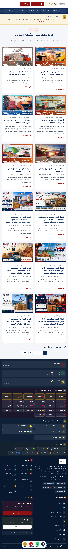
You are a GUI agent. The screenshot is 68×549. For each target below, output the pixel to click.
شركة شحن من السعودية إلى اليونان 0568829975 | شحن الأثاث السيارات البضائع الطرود (18, 321)
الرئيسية (62, 11)
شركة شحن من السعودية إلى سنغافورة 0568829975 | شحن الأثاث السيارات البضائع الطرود (18, 220)
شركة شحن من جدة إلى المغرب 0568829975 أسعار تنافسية (51, 73)
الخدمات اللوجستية (19, 11)
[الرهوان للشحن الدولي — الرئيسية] (62, 4)
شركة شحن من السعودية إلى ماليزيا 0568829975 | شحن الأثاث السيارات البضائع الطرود (51, 271)
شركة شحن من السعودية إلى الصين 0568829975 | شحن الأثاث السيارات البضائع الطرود (51, 321)
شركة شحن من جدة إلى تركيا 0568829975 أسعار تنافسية (20, 73)
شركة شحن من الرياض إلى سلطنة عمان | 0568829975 (17, 122)
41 (30, 352)
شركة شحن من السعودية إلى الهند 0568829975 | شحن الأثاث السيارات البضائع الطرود (18, 271)
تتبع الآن (17, 527)
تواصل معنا (14, 546)
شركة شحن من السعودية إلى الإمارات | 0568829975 (52, 122)
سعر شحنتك (36, 4)
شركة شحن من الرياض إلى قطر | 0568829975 (51, 170)
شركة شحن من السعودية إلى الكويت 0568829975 (19, 170)
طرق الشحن (45, 11)
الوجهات (55, 11)
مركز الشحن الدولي (34, 11)
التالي (24, 352)
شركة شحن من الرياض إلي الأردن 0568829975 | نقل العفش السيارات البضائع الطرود (51, 220)
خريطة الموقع (5, 546)
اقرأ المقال (61, 89)
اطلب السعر (17, 513)
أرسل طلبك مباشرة (40, 22)
